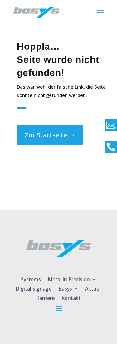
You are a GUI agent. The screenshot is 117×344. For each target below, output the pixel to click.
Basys (65, 288)
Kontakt (71, 297)
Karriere (45, 297)
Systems (31, 278)
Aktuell (93, 288)
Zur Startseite (46, 135)
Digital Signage (33, 288)
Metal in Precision (69, 278)
